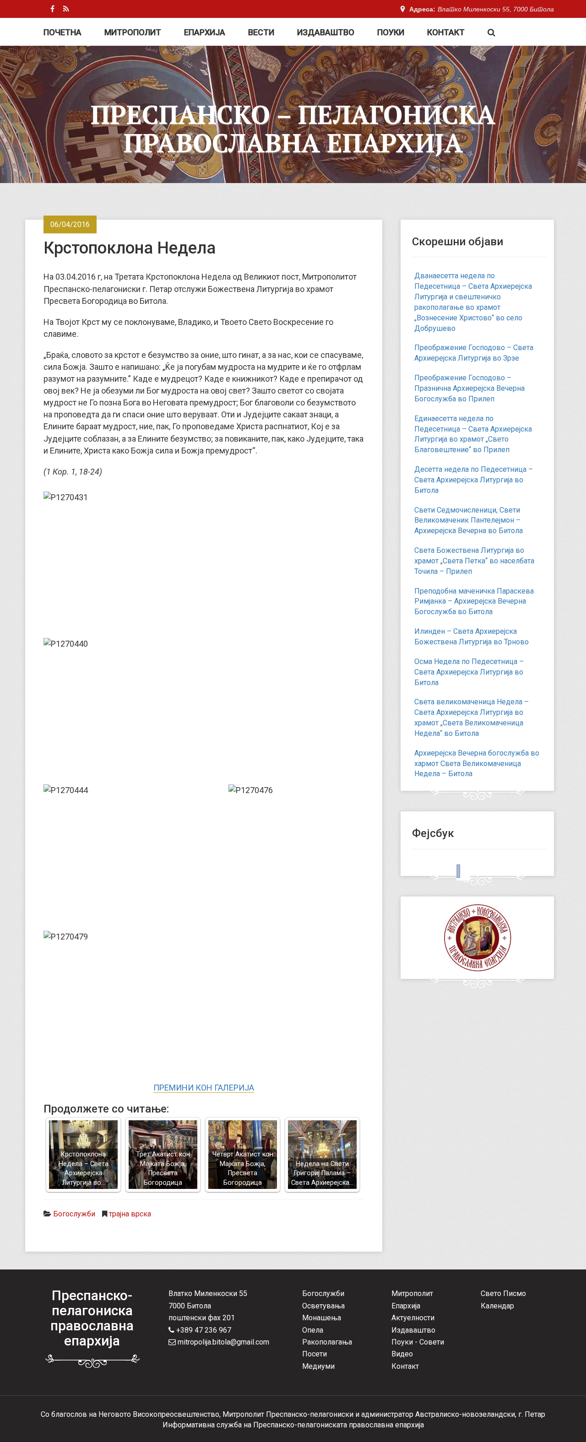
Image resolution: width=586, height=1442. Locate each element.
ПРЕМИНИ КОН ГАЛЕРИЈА (203, 1087)
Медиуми (318, 1366)
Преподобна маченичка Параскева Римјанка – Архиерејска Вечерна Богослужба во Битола (474, 601)
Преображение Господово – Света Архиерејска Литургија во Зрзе (473, 352)
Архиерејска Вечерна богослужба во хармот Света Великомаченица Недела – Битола (476, 763)
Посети (314, 1354)
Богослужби (74, 1214)
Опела (312, 1330)
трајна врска (130, 1214)
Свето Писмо (503, 1293)
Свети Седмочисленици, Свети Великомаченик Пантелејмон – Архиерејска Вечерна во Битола (468, 520)
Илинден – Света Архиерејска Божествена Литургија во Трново (471, 636)
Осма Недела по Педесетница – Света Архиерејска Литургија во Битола (469, 672)
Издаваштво (325, 32)
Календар (497, 1306)
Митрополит (132, 32)
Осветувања (323, 1306)
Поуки (390, 32)
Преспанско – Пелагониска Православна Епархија (293, 128)
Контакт (446, 32)
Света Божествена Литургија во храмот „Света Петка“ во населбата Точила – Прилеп (474, 561)
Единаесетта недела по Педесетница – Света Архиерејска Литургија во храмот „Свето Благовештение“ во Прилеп (473, 434)
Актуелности (412, 1317)
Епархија (204, 32)
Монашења (321, 1317)
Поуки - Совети (417, 1342)
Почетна (62, 32)
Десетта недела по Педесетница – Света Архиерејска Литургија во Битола (473, 480)
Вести (261, 32)
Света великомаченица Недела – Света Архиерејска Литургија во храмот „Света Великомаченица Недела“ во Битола (471, 717)
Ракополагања (327, 1342)
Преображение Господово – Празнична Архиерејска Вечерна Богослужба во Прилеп (469, 388)
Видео (402, 1354)
